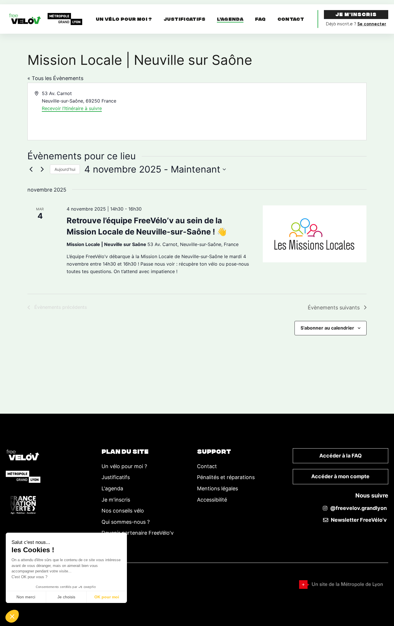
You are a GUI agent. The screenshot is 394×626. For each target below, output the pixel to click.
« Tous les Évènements (55, 78)
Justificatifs (185, 20)
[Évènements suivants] (42, 169)
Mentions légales (217, 488)
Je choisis (66, 597)
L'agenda (112, 488)
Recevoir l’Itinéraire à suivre (72, 108)
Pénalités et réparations (226, 477)
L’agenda (230, 20)
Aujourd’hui (65, 169)
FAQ (260, 20)
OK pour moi (106, 597)
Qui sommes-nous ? (126, 522)
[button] (12, 616)
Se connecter (371, 24)
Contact (290, 20)
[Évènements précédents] (30, 169)
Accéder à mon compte (340, 476)
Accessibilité (212, 500)
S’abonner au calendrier (327, 328)
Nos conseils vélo (123, 511)
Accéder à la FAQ (340, 456)
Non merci (25, 597)
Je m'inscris (356, 15)
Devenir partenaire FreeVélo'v (138, 533)
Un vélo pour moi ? (124, 20)
